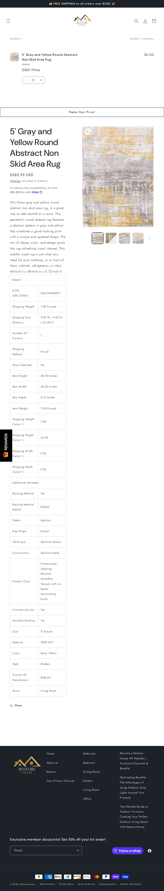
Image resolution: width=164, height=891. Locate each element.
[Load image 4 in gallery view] (138, 238)
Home (50, 754)
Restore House (27, 884)
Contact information (130, 884)
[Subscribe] (77, 850)
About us (52, 763)
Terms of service (86, 884)
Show (6, 445)
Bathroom (89, 754)
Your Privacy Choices (60, 781)
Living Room (91, 790)
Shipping (15, 181)
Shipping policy (107, 884)
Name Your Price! (82, 112)
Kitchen (88, 781)
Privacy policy (66, 884)
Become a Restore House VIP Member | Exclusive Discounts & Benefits (134, 760)
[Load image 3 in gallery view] (124, 238)
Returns (51, 772)
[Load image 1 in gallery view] (97, 238)
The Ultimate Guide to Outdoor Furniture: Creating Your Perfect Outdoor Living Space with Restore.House (134, 817)
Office (87, 799)
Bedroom (89, 763)
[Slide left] (86, 238)
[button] (8, 21)
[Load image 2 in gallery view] (111, 238)
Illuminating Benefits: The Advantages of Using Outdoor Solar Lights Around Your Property (133, 787)
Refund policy (47, 884)
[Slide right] (149, 238)
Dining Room (91, 772)
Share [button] (18, 705)
